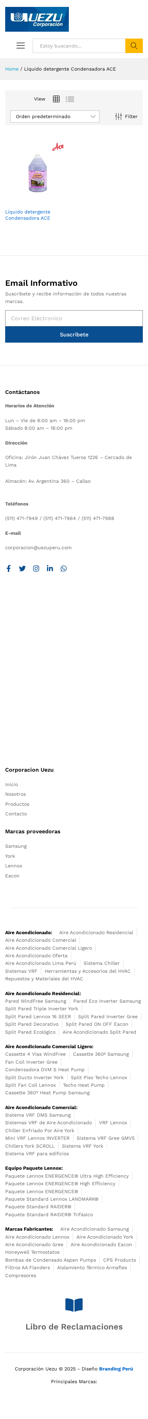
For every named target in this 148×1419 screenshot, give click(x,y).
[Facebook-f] (8, 568)
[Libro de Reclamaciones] (74, 1305)
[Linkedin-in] (49, 568)
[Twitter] (22, 568)
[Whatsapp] (63, 568)
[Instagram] (36, 568)
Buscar (134, 46)
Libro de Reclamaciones (74, 1327)
